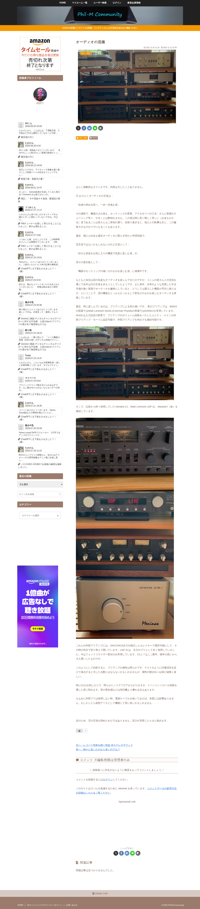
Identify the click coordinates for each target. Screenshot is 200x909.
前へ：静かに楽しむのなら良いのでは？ (98, 749)
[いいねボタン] (79, 731)
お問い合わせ (71, 905)
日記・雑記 (83, 138)
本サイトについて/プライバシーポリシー (44, 905)
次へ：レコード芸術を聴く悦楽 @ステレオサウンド (104, 745)
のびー (40, 103)
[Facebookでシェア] (83, 128)
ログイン (108, 779)
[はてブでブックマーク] (89, 128)
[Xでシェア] (78, 128)
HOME (20, 905)
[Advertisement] (127, 161)
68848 (94, 138)
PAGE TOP (101, 893)
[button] (100, 128)
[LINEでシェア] (95, 128)
